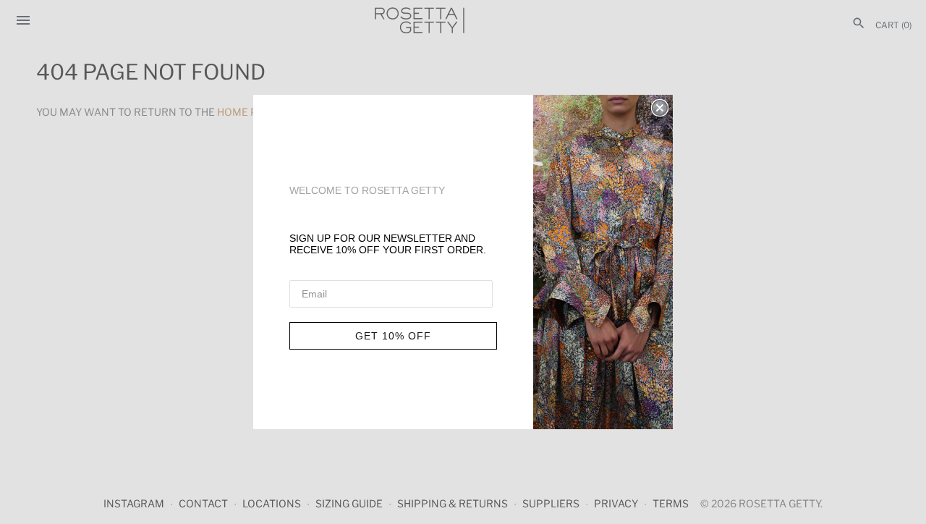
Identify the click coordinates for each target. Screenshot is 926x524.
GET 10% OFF (393, 336)
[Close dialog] (660, 108)
